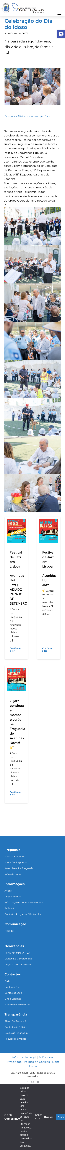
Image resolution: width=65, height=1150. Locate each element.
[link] (61, 34)
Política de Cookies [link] (37, 1062)
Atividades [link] (23, 116)
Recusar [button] (48, 1117)
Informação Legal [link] (24, 1057)
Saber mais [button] (38, 1117)
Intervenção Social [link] (41, 116)
